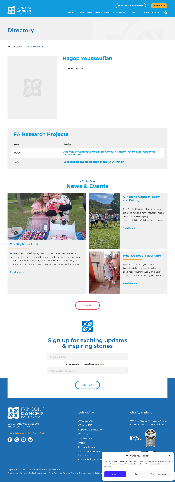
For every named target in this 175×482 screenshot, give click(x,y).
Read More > (17, 272)
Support (134, 13)
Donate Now (159, 6)
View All (87, 305)
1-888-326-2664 (17, 432)
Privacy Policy (86, 447)
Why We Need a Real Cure (142, 255)
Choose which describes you (87, 364)
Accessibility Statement (92, 459)
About (71, 13)
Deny (137, 474)
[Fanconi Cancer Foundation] (20, 10)
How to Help (102, 13)
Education (119, 13)
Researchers (35, 46)
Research (84, 13)
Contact (156, 13)
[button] (169, 455)
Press (81, 442)
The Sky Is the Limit (24, 244)
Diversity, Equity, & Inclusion (89, 453)
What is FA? (85, 425)
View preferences (160, 474)
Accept (115, 474)
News (146, 13)
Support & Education (90, 429)
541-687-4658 (36, 432)
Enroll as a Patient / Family (130, 6)
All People (15, 46)
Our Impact (85, 438)
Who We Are (86, 421)
